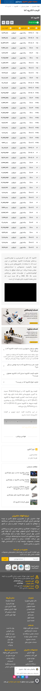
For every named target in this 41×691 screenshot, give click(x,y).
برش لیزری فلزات (10, 637)
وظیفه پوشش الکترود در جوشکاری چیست (17, 481)
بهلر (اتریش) (10, 604)
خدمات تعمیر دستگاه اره (31, 634)
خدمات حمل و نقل (31, 642)
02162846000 (18, 581)
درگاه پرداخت (10, 658)
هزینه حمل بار (32, 458)
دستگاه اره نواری (31, 664)
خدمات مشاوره (30, 639)
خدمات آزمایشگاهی (31, 631)
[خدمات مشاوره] (20, 335)
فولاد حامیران (36, 6)
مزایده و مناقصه (10, 664)
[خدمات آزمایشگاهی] (20, 316)
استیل (31, 661)
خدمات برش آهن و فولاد (30, 628)
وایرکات (10, 645)
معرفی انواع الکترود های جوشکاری (18, 495)
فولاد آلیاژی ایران (10, 606)
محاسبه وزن (33, 455)
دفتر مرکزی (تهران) (31, 601)
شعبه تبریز (30, 612)
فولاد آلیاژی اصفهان (10, 609)
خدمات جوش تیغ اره (30, 637)
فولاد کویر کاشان (10, 615)
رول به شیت (10, 628)
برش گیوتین (10, 631)
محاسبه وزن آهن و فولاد (10, 653)
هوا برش (10, 639)
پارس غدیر (30, 604)
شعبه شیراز (30, 621)
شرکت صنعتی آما (10, 612)
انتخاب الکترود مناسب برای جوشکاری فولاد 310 (17, 473)
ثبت (5, 559)
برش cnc (10, 642)
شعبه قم (31, 615)
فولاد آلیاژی (30, 653)
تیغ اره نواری (31, 658)
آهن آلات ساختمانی (31, 656)
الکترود (16, 6)
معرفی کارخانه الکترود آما (21, 502)
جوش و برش (25, 6)
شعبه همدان (31, 609)
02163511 (20, 583)
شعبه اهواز (30, 618)
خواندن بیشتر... (20, 436)
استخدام (10, 661)
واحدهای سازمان (10, 667)
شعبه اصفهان (30, 606)
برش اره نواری (10, 634)
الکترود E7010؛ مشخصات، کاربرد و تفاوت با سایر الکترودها (18, 488)
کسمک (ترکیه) (10, 601)
